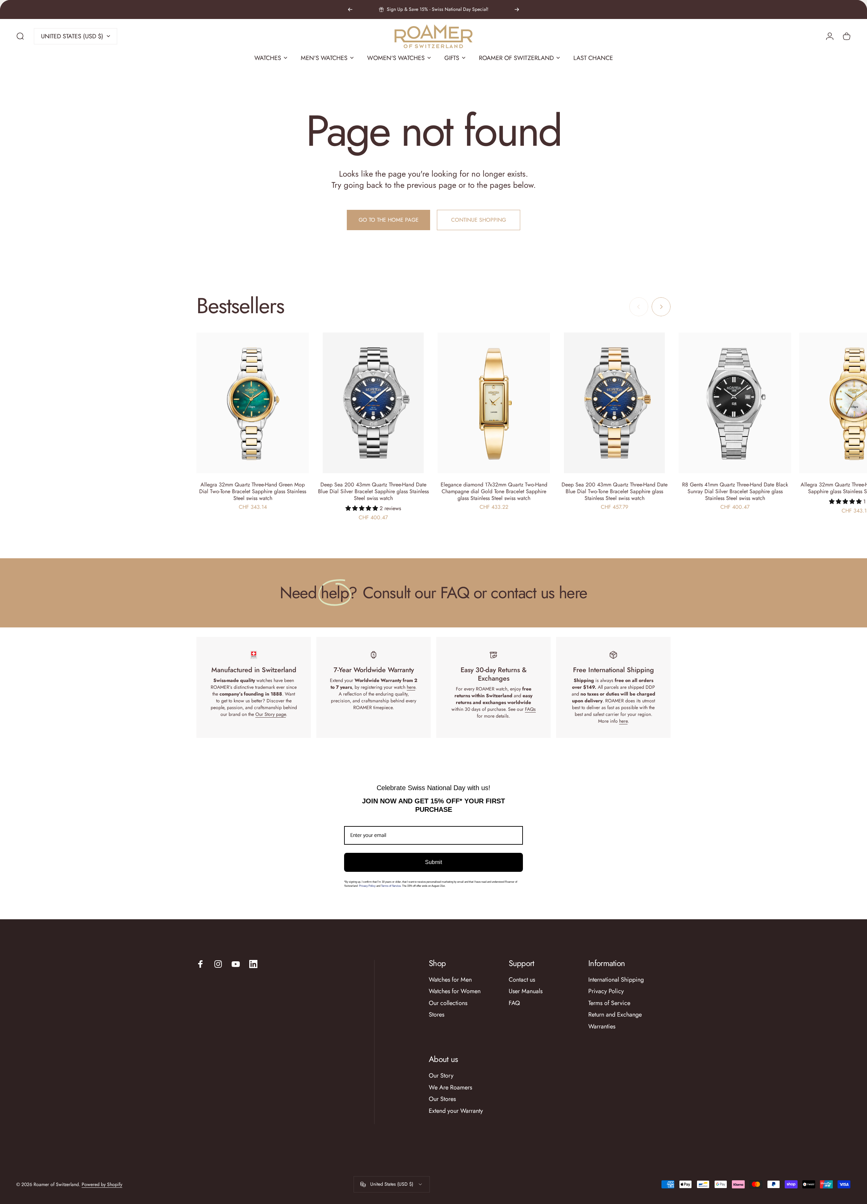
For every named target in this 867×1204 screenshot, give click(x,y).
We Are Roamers (450, 1087)
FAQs (530, 709)
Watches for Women (455, 991)
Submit (433, 862)
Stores (436, 1015)
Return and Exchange (615, 1015)
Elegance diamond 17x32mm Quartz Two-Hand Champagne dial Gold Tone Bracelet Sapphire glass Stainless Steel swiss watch (494, 491)
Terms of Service (609, 1003)
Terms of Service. (391, 885)
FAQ (514, 1003)
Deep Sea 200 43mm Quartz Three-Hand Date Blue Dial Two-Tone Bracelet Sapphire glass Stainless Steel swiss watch (615, 491)
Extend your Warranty (456, 1111)
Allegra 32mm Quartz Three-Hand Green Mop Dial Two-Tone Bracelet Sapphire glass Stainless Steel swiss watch (252, 491)
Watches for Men (450, 980)
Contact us (522, 980)
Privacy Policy (367, 885)
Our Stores (442, 1099)
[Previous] (350, 9)
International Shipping (616, 980)
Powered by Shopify (102, 1184)
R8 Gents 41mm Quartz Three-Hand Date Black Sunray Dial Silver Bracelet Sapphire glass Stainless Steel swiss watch (735, 491)
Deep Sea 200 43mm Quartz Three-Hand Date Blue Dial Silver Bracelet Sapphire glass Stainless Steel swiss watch (373, 491)
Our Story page (270, 714)
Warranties (601, 1026)
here (411, 687)
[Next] (516, 9)
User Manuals (526, 991)
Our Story (441, 1076)
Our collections (448, 1003)
